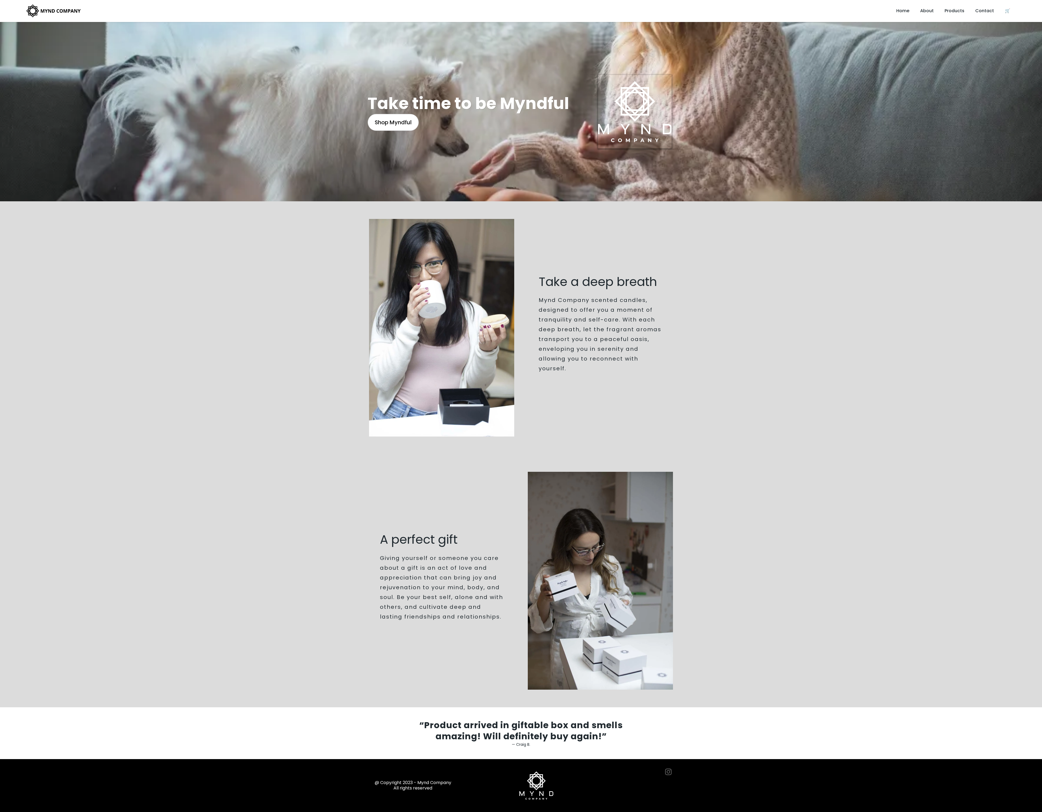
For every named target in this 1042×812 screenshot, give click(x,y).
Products (954, 11)
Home (902, 11)
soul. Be (392, 597)
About (927, 11)
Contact (984, 11)
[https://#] (644, 772)
